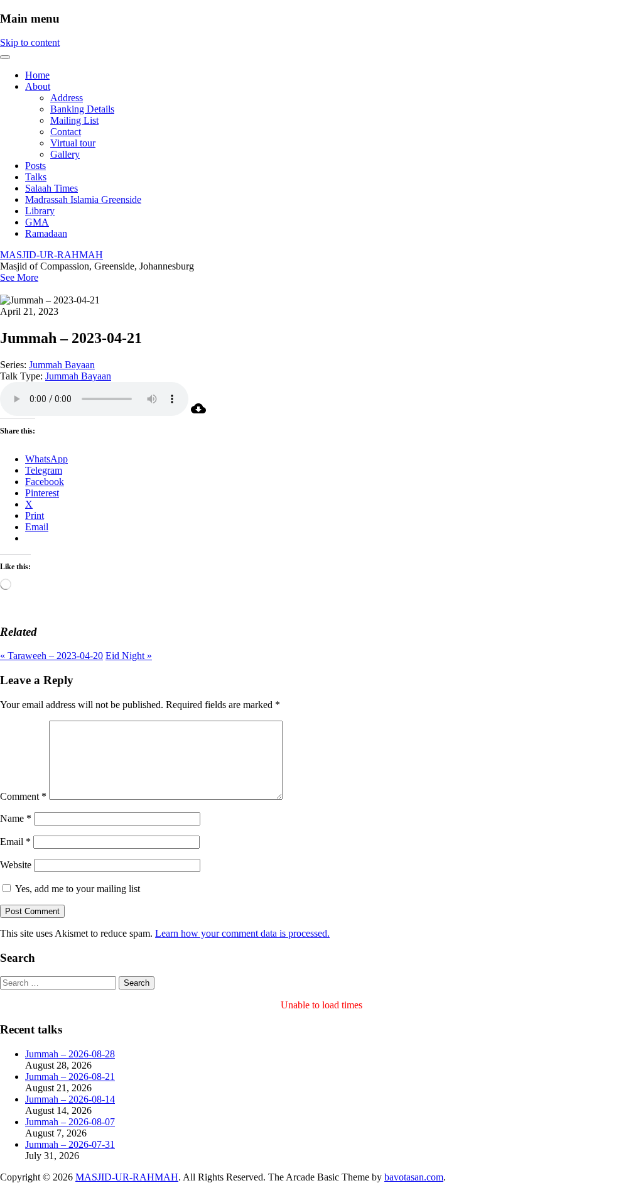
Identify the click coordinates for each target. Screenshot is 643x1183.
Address (66, 97)
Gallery (65, 154)
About (37, 86)
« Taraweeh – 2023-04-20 (51, 655)
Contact (65, 131)
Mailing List (74, 120)
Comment (23, 796)
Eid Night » (128, 655)
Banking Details (82, 109)
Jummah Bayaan (62, 364)
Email (15, 841)
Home (37, 75)
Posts (35, 165)
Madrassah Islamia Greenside (83, 199)
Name (15, 818)
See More (19, 277)
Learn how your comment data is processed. (242, 933)
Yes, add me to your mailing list (76, 888)
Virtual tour (72, 143)
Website (15, 864)
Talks (35, 177)
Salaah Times (51, 188)
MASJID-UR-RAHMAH (51, 254)
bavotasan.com (413, 1177)
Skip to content (30, 42)
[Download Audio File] (198, 412)
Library (40, 210)
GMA (37, 222)
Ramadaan (46, 233)
